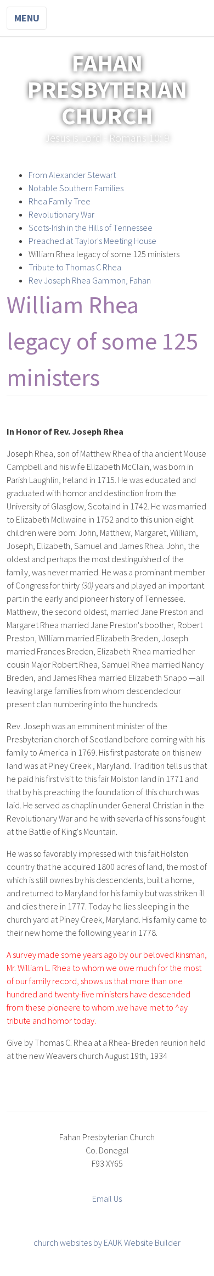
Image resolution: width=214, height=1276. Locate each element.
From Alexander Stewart (72, 174)
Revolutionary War (61, 214)
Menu (27, 18)
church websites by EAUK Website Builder (107, 1242)
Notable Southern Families (76, 187)
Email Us (107, 1198)
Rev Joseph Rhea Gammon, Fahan (90, 280)
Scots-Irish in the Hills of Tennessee (91, 227)
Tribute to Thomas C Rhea (75, 267)
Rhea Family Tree (60, 201)
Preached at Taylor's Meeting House (92, 240)
